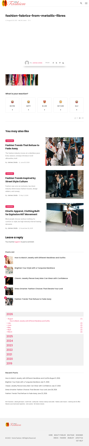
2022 (10, 350)
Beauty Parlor (60, 435)
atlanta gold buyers (19, 401)
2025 (10, 336)
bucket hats (28, 401)
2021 (9, 354)
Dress (56, 438)
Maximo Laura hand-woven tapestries (15, 404)
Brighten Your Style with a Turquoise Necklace (35, 268)
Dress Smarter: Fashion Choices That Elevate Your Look (39, 288)
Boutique (70, 435)
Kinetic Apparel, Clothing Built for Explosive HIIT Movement (22, 213)
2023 (10, 345)
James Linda (37, 63)
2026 (10, 314)
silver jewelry (29, 404)
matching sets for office (74, 401)
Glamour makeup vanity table (46, 401)
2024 (10, 341)
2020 (10, 359)
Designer (79, 435)
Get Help (79, 441)
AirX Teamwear (9, 401)
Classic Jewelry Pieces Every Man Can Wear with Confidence (41, 278)
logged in (17, 242)
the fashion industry (39, 404)
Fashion (10, 141)
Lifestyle (79, 438)
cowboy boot (35, 401)
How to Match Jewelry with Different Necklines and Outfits (40, 257)
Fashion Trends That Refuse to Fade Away (22, 147)
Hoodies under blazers (61, 401)
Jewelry (70, 438)
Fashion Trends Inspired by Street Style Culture (20, 180)
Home (51, 435)
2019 (9, 363)
